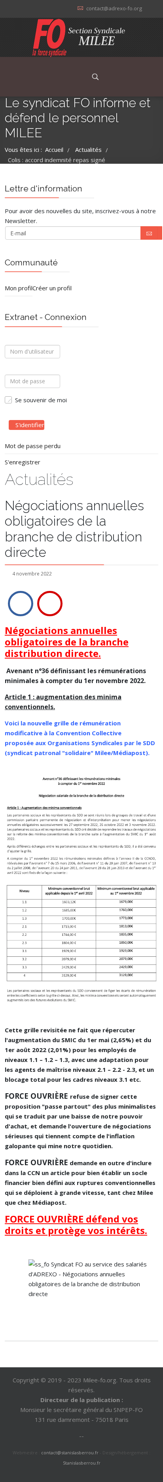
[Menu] (75, 77)
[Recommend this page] (50, 603)
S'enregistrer (22, 462)
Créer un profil (52, 288)
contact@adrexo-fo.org (114, 8)
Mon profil (18, 288)
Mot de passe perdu (33, 446)
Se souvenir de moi (41, 400)
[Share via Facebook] (20, 603)
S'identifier (29, 425)
